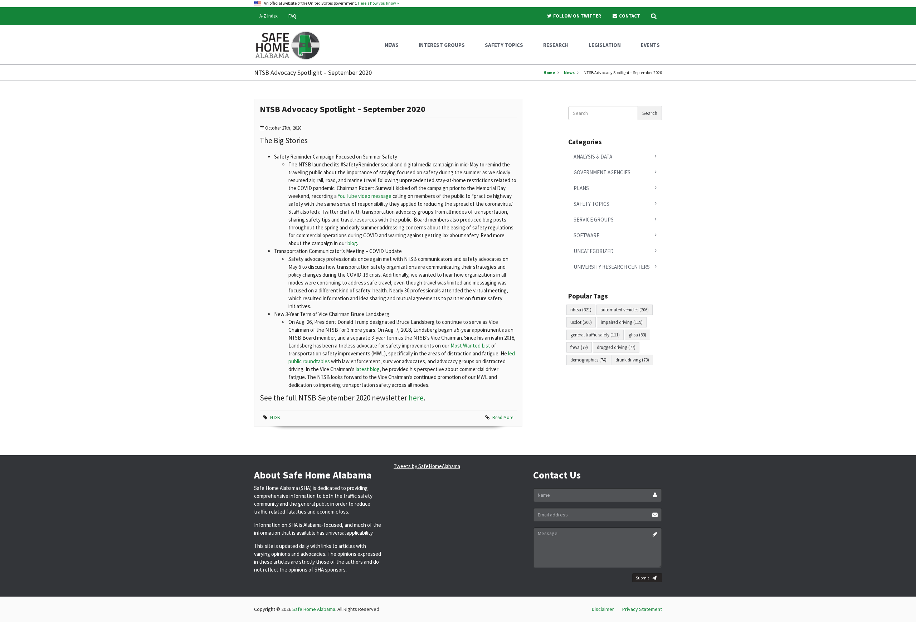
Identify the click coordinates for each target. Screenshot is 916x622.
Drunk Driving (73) (632, 360)
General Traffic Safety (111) (595, 335)
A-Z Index (268, 16)
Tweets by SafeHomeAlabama (427, 466)
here (416, 398)
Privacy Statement (642, 609)
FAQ (292, 16)
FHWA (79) (579, 347)
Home (549, 72)
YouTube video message (364, 196)
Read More (502, 417)
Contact (629, 16)
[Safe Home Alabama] (290, 44)
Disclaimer (603, 609)
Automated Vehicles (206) (624, 310)
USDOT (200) (581, 322)
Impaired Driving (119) (622, 322)
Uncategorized (594, 251)
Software (586, 235)
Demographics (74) (588, 360)
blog (352, 243)
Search (649, 113)
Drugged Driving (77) (616, 347)
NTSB (275, 417)
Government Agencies (602, 172)
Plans (581, 188)
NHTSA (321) (580, 310)
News (569, 72)
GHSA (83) (637, 335)
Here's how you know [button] (377, 3)
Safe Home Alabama (313, 609)
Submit (642, 577)
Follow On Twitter (576, 16)
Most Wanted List (470, 345)
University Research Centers (612, 266)
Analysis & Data (593, 156)
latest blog (368, 369)
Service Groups (594, 219)
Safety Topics (591, 203)
